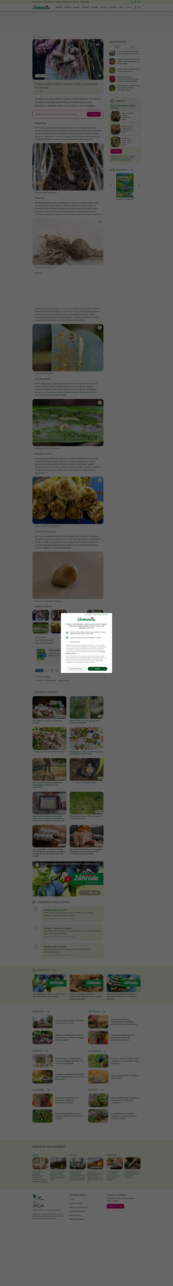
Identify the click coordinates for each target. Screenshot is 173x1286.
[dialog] (86, 643)
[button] (86, 642)
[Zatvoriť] (96, 615)
